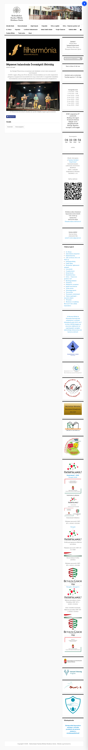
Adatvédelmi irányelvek (73, 254)
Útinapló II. (76, 587)
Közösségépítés (19, 127)
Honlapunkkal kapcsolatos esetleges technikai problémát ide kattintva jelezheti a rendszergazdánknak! (73, 729)
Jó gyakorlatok (70, 271)
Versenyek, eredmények (73, 294)
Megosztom (11, 116)
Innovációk (69, 269)
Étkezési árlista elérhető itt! (73, 221)
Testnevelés (69, 292)
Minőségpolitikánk (71, 280)
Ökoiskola (69, 282)
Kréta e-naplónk (55, 26)
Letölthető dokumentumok (30, 29)
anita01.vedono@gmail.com (73, 238)
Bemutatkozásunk (22, 26)
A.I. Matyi (8, 29)
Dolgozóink (44, 26)
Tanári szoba (21, 33)
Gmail (30, 33)
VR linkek (69, 300)
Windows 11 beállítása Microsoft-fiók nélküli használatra (71, 303)
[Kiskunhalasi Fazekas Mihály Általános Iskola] (16, 20)
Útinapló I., (69, 587)
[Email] (81, 30)
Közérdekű (10, 127)
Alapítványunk (34, 26)
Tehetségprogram (71, 290)
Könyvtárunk (69, 273)
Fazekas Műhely (10, 33)
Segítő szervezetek (71, 286)
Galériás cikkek (72, 29)
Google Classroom (60, 29)
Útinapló (72, 527)
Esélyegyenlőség (70, 261)
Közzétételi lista (70, 275)
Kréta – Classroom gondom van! (71, 26)
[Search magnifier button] (81, 58)
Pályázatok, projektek (72, 284)
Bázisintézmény (70, 255)
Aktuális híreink (10, 26)
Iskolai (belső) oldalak (46, 29)
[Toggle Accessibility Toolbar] (84, 3)
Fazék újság (69, 263)
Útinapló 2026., (72, 477)
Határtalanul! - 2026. (73, 475)
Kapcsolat (17, 29)
